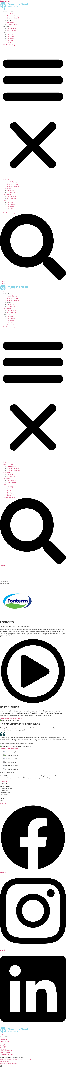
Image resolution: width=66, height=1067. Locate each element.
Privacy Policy (4, 1061)
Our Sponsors (11, 28)
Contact (9, 43)
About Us (3, 1048)
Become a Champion (13, 18)
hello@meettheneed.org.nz (13, 800)
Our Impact (10, 22)
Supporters (7, 308)
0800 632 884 (9, 798)
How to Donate (12, 14)
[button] (33, 112)
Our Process (11, 36)
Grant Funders (11, 30)
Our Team (10, 41)
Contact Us (10, 325)
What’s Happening (9, 45)
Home (5, 292)
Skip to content (5, 1)
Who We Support (12, 24)
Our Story (10, 34)
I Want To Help (5, 1042)
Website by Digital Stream (8, 1063)
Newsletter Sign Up (6, 1054)
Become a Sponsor (13, 16)
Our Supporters (5, 1046)
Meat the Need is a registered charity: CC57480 (15, 1059)
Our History (10, 38)
